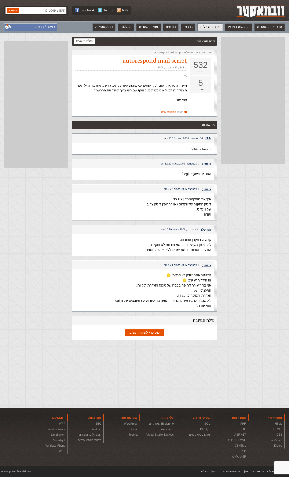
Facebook (87, 10)
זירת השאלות (210, 27)
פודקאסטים (104, 27)
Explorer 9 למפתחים (161, 423)
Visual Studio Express (160, 434)
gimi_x (183, 67)
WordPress (131, 423)
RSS (125, 10)
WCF (62, 451)
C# (244, 429)
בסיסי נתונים (201, 417)
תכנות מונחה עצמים (89, 440)
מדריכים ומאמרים (269, 27)
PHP (243, 423)
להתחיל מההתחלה (90, 434)
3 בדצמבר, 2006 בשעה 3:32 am (181, 189)
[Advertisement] (253, 100)
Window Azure (56, 429)
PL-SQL (205, 429)
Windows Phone (55, 445)
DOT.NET (58, 417)
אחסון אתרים (148, 27)
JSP (243, 451)
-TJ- (208, 138)
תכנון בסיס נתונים (199, 434)
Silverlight (59, 440)
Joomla (133, 434)
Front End (275, 417)
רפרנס (188, 27)
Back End (239, 417)
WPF (62, 423)
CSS (279, 434)
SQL (207, 423)
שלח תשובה (84, 41)
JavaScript (275, 440)
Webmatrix (167, 429)
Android (96, 429)
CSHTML (240, 445)
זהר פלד (205, 229)
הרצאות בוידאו (238, 27)
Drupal (134, 429)
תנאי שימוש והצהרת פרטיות (227, 471)
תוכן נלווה (94, 417)
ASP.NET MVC (236, 440)
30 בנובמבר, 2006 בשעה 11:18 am (183, 138)
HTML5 (277, 429)
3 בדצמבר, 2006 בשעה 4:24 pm (181, 265)
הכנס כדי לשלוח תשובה (144, 332)
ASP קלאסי (239, 456)
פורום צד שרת (168, 111)
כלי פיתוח (167, 417)
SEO (98, 423)
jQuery (278, 445)
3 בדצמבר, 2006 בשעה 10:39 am (179, 229)
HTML (278, 423)
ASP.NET (240, 434)
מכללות (125, 27)
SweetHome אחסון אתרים (16, 471)
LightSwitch (58, 434)
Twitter (108, 10)
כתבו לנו (205, 471)
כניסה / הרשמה (44, 27)
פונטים (171, 27)
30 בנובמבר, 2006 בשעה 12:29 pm (180, 163)
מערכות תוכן (129, 417)
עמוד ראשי (206, 52)
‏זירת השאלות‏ (191, 52)
